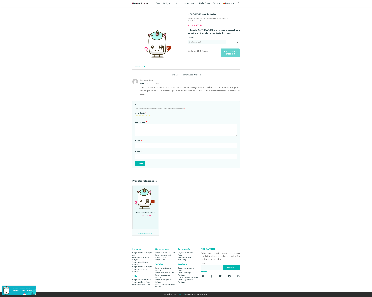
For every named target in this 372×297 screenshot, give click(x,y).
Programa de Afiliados (185, 253)
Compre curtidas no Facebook (188, 277)
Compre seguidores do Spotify (165, 253)
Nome (138, 140)
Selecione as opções (145, 233)
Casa (158, 3)
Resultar (190, 37)
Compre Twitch (160, 260)
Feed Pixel (181, 294)
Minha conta (204, 3)
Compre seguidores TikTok (141, 284)
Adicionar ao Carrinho (230, 52)
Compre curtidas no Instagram (142, 267)
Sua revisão (141, 121)
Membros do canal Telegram (22, 290)
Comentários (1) (139, 67)
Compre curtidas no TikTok (141, 282)
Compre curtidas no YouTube (164, 273)
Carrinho (216, 3)
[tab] (139, 67)
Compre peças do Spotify (163, 255)
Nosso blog (182, 260)
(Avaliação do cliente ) (194, 21)
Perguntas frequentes (185, 257)
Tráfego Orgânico (161, 257)
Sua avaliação (140, 113)
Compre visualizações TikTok (141, 280)
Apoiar (180, 255)
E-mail (138, 151)
